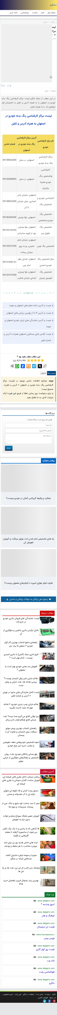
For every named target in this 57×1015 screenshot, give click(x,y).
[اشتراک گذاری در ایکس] (40, 366)
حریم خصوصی (8, 994)
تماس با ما (39, 994)
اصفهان (43, 373)
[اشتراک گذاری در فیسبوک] (23, 366)
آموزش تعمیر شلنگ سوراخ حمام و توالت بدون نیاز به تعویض (21, 817)
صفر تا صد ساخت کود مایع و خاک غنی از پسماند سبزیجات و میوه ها (21, 805)
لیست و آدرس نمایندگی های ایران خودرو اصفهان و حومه (28, 323)
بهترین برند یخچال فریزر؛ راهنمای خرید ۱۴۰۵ (20, 882)
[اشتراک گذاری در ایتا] (28, 366)
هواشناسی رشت (47, 972)
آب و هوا (53, 997)
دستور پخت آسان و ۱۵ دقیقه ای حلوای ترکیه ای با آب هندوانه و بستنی (21, 792)
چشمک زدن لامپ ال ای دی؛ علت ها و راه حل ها (21, 869)
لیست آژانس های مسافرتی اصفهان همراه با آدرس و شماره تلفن (27, 337)
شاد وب (51, 961)
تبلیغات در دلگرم (28, 994)
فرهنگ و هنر (48, 916)
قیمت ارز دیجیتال (46, 927)
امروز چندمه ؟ (48, 904)
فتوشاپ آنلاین (43, 997)
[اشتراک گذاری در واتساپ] (17, 366)
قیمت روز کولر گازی (45, 949)
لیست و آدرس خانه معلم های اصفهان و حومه (30, 305)
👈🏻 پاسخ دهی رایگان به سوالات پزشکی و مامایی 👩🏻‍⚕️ (28, 599)
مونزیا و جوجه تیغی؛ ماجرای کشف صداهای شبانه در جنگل (21, 856)
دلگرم (52, 983)
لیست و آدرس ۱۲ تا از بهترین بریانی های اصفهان (29, 313)
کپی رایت (18, 994)
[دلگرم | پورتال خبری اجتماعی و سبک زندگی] (53, 5)
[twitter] (44, 1001)
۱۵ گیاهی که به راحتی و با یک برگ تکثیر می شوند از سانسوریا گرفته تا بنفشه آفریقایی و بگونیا (21, 832)
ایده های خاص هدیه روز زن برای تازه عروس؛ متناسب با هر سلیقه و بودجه (21, 844)
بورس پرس (49, 938)
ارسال (9, 448)
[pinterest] (54, 1001)
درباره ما (47, 994)
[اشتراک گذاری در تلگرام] (34, 366)
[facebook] (49, 1001)
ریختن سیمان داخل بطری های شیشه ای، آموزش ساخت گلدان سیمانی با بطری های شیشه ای (21, 780)
